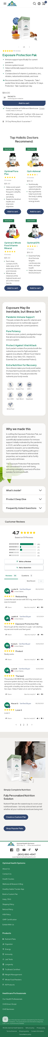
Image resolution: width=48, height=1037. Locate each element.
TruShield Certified (12, 969)
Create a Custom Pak (16, 817)
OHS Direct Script (9, 1004)
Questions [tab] (25, 576)
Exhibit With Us (8, 924)
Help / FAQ (6, 899)
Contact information (37, 1031)
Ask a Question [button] (25, 568)
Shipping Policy (8, 904)
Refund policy (30, 1028)
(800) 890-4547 (27, 854)
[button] (34, 3)
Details (41, 108)
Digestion (9, 944)
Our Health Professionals (12, 999)
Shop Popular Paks (14, 828)
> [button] (31, 724)
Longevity (9, 964)
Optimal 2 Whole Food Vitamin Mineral (12, 245)
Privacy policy (41, 1028)
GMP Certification (9, 919)
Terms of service (12, 1031)
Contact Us (6, 874)
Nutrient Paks (10, 939)
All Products (10, 985)
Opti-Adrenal (33, 171)
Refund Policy (7, 909)
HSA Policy (6, 914)
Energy (8, 949)
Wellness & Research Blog (12, 884)
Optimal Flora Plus (11, 172)
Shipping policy (24, 1031)
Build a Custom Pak (10, 894)
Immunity (8, 954)
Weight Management (13, 974)
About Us (6, 869)
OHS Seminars (8, 1009)
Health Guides (8, 879)
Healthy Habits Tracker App (13, 889)
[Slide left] (18, 47)
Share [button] (9, 607)
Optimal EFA (33, 242)
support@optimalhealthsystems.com (24, 857)
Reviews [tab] (9, 576)
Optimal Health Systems (25, 843)
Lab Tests (9, 959)
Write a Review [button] (25, 561)
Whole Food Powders (13, 980)
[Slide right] (29, 47)
